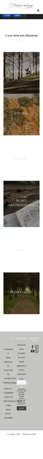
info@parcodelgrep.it (11, 383)
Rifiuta (17, 15)
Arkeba (34, 434)
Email (21, 379)
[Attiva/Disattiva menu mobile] (38, 10)
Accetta (7, 15)
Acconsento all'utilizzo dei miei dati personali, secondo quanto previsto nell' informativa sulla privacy (21, 396)
